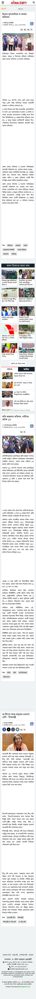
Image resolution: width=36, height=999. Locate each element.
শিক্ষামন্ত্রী (20, 918)
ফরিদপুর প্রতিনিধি (8, 23)
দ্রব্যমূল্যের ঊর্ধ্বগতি (8, 250)
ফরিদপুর (10, 245)
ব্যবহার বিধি (15, 955)
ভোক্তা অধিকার (22, 250)
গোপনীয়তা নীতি (23, 955)
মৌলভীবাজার (23, 673)
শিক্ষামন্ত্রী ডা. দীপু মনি (9, 922)
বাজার (25, 245)
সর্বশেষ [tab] (9, 369)
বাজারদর (5, 254)
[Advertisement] (18, 79)
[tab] (9, 369)
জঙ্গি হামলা (6, 677)
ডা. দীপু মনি (22, 922)
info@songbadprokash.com (19, 969)
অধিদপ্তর (14, 254)
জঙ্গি (14, 673)
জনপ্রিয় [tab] (26, 369)
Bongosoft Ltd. (25, 987)
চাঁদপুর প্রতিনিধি (8, 723)
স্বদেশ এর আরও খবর (18, 363)
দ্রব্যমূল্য (18, 245)
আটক (8, 673)
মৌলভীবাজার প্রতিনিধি (10, 425)
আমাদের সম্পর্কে (7, 955)
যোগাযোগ (31, 955)
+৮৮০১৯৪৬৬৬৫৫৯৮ (20, 967)
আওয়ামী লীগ (11, 918)
